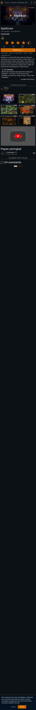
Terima (22, 707)
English (6, 90)
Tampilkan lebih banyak (18, 85)
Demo (25, 53)
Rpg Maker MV (6, 55)
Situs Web (4, 53)
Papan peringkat (11, 148)
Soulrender (5, 34)
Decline (13, 707)
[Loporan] (32, 47)
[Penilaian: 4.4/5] (18, 43)
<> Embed (31, 7)
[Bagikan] (13, 47)
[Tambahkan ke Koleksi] (22, 47)
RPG (30, 53)
